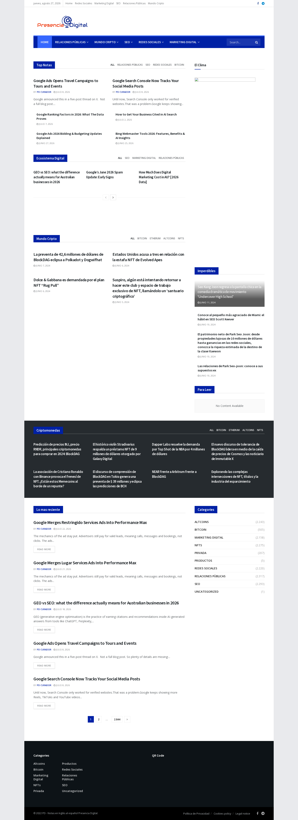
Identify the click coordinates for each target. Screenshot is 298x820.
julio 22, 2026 (63, 528)
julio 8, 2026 (62, 91)
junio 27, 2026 (46, 143)
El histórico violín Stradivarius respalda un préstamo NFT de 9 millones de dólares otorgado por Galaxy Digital (117, 451)
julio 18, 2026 (63, 609)
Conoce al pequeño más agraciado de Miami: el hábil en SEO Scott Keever (231, 317)
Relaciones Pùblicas (134, 3)
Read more (46, 549)
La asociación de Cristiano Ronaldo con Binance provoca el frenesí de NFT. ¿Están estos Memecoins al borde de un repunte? (58, 478)
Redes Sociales (83, 3)
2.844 (117, 719)
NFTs (181, 238)
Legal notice (243, 813)
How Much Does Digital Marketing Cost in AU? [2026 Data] (159, 177)
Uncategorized (207, 591)
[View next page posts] (113, 197)
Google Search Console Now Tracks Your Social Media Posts (86, 679)
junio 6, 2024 (121, 265)
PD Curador (44, 91)
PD (44, 813)
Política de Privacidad (196, 813)
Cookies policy (222, 813)
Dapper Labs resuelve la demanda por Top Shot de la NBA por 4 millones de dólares (178, 449)
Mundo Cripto (156, 3)
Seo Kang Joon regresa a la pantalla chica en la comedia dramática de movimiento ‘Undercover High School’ (229, 292)
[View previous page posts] (106, 197)
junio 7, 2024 (42, 265)
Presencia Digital (88, 813)
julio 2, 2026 (124, 119)
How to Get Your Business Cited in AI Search (146, 114)
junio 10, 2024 (207, 324)
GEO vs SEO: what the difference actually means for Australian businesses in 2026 (56, 177)
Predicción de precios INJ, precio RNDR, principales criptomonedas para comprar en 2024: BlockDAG (57, 449)
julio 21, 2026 (63, 569)
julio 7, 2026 (45, 123)
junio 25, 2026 (125, 143)
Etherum (155, 238)
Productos (203, 560)
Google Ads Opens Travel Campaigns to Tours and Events (84, 643)
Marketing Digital (104, 3)
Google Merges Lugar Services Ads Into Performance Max (84, 563)
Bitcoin (179, 64)
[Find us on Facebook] (258, 3)
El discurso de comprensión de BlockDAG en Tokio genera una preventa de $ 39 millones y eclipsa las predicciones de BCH (117, 478)
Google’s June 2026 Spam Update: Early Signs (104, 174)
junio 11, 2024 (207, 302)
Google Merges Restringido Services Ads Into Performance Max (90, 522)
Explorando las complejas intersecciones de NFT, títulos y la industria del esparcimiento (234, 476)
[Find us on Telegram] (263, 3)
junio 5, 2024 (121, 302)
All (112, 64)
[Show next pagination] (127, 719)
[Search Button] (256, 42)
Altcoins (169, 238)
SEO (118, 3)
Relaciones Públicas (70, 42)
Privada (200, 553)
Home (69, 3)
